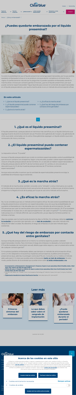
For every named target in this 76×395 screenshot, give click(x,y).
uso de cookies (19, 364)
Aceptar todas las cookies (27, 375)
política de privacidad (50, 367)
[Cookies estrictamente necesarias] (7, 381)
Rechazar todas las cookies (48, 375)
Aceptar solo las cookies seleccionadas (38, 391)
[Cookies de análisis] (7, 385)
